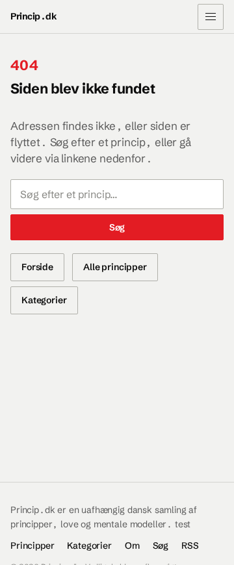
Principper (32, 545)
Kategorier (44, 300)
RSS (190, 545)
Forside (37, 267)
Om (132, 545)
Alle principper (115, 267)
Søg (117, 227)
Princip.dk (33, 16)
